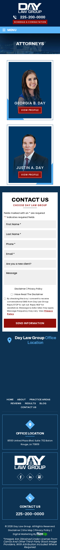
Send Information (30, 323)
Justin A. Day (30, 154)
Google (39, 477)
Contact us (28, 407)
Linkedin (30, 477)
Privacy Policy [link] (42, 530)
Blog (43, 403)
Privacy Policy (35, 288)
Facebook (20, 477)
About (21, 399)
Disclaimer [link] (14, 530)
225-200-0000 (32, 17)
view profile (30, 110)
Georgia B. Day (30, 90)
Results (30, 403)
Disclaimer (20, 289)
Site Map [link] (27, 530)
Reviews (16, 403)
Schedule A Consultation (30, 22)
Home (10, 399)
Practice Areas (40, 399)
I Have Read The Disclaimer (28, 294)
